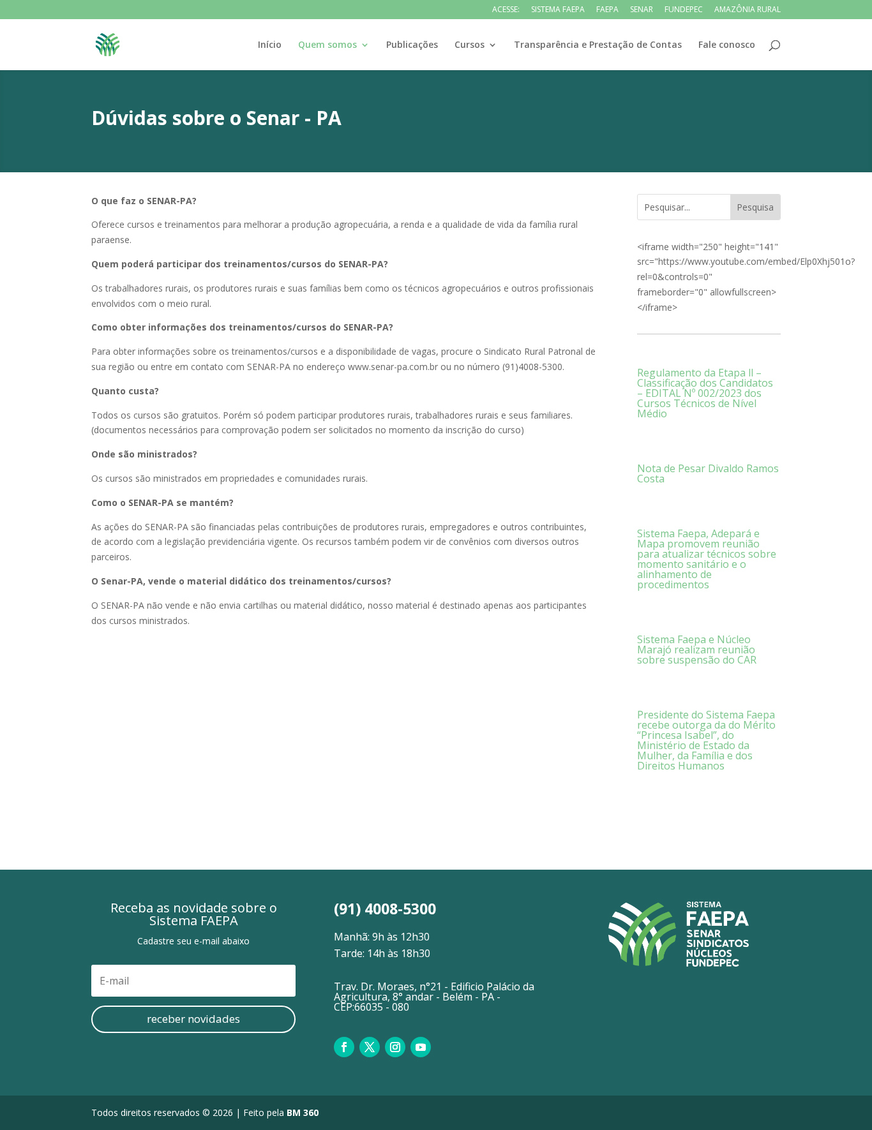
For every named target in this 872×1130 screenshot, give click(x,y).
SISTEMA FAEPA (558, 10)
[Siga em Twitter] (369, 1047)
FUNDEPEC (684, 10)
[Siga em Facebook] (344, 1047)
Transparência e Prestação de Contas (598, 45)
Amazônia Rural (747, 10)
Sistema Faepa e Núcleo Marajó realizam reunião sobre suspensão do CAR (696, 649)
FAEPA (607, 10)
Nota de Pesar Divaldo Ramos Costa (708, 473)
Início (270, 45)
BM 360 (303, 1112)
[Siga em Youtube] (420, 1047)
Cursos (470, 45)
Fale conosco (726, 45)
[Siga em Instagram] (395, 1047)
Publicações (412, 45)
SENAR (641, 10)
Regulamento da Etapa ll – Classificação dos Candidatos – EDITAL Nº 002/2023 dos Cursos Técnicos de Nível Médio (705, 393)
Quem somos (327, 45)
